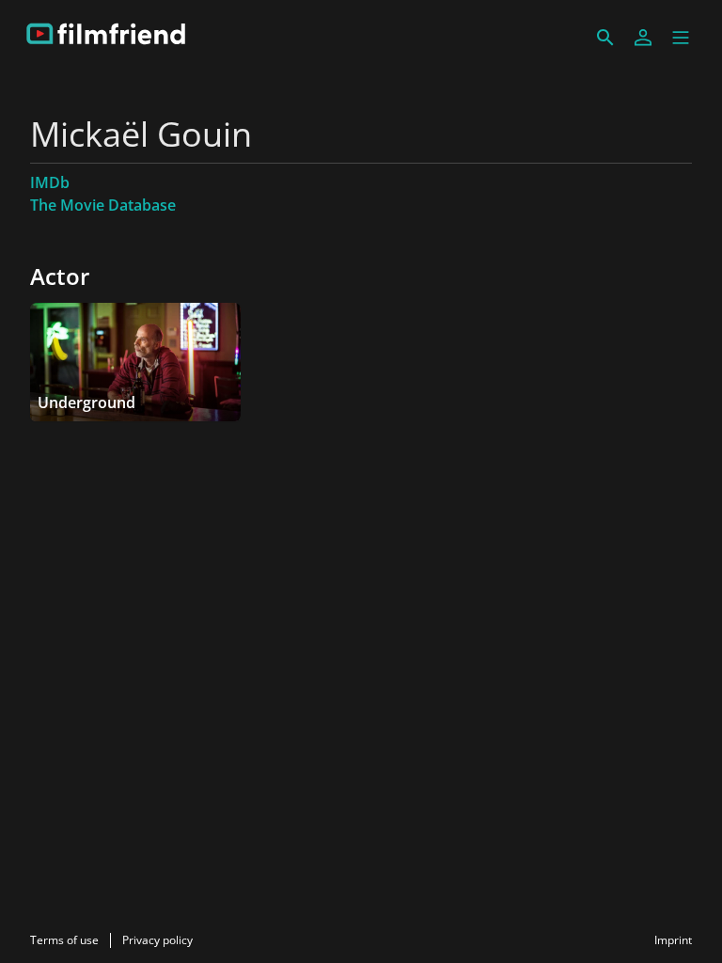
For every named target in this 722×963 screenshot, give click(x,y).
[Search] (605, 37)
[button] (680, 37)
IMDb (50, 182)
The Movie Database (103, 205)
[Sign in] (643, 37)
